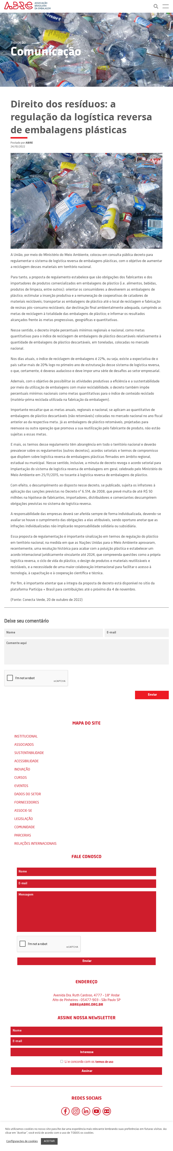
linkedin (86, 1111)
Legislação (23, 819)
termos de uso (104, 1062)
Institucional (26, 736)
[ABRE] (27, 6)
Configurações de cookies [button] (22, 1141)
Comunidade (24, 827)
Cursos (20, 777)
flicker (107, 1111)
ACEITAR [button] (49, 1141)
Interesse (86, 1052)
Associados (24, 744)
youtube (96, 1111)
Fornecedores (26, 802)
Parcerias (22, 835)
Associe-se (23, 810)
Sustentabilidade (29, 753)
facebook (65, 1111)
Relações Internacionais (35, 843)
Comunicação (46, 52)
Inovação (18, 43)
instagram (76, 1111)
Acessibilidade (26, 761)
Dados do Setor (27, 794)
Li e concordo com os (88, 1062)
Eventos (21, 786)
